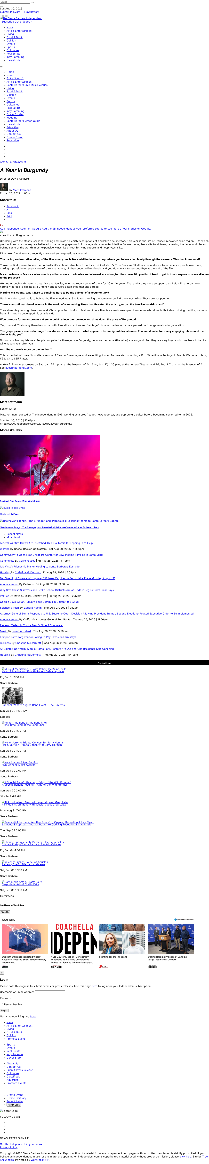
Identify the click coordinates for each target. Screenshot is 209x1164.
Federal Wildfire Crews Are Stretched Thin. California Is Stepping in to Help (46, 543)
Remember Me (12, 1004)
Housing (5, 572)
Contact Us (14, 134)
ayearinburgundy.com (18, 367)
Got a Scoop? (23, 21)
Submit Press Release (20, 1070)
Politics (5, 596)
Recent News (15, 533)
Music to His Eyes (9, 514)
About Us (12, 130)
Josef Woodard (21, 631)
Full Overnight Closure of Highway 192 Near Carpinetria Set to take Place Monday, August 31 (57, 578)
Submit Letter (15, 1101)
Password (6, 998)
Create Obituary (16, 1098)
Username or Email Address (17, 992)
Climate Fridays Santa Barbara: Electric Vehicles (31, 844)
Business (5, 643)
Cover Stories (15, 114)
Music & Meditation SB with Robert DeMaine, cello (33, 671)
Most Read (13, 537)
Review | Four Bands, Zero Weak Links (20, 501)
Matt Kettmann (22, 190)
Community (7, 560)
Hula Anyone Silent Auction (18, 764)
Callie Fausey (27, 560)
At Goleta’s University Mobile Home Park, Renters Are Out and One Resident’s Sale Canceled (57, 648)
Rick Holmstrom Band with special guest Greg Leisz (34, 804)
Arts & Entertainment (19, 30)
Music (4, 631)
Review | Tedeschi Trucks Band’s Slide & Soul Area (31, 625)
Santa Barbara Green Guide (23, 120)
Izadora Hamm (33, 607)
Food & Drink (15, 37)
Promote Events (16, 1083)
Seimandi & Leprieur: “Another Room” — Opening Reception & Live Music (46, 824)
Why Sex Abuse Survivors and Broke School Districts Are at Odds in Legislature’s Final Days (57, 590)
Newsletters (31, 11)
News (10, 27)
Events (11, 43)
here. (33, 1016)
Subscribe (8, 21)
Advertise (12, 127)
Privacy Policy (8, 1147)
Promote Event (16, 1038)
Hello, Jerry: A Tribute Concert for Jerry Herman (32, 744)
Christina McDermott (28, 572)
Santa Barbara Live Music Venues (27, 85)
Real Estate (13, 53)
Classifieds (13, 60)
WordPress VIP (40, 1159)
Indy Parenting (15, 56)
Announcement (9, 584)
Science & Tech (10, 607)
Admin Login (14, 1105)
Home (10, 71)
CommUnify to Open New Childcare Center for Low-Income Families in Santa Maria (51, 554)
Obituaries (13, 50)
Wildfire (5, 548)
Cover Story (14, 1057)
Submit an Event (10, 11)
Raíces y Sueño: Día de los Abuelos (23, 864)
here (94, 986)
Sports (11, 47)
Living (10, 34)
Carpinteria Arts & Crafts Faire (20, 884)
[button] (25, 946)
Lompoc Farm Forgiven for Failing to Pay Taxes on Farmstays (38, 637)
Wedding (12, 117)
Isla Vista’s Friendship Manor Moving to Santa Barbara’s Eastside (40, 566)
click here (185, 1156)
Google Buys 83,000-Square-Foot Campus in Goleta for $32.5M (39, 601)
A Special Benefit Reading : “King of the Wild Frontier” (35, 784)
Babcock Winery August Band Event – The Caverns (33, 705)
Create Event (15, 137)
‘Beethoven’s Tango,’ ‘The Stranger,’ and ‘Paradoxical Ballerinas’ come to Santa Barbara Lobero (49, 527)
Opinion (11, 40)
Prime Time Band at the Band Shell (23, 724)
